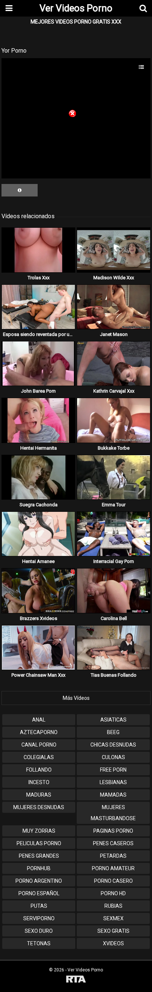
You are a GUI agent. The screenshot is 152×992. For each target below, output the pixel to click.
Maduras (38, 795)
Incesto (38, 782)
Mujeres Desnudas (38, 807)
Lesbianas (113, 782)
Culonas (113, 757)
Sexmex (113, 918)
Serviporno (39, 918)
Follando (39, 770)
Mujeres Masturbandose (113, 812)
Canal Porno (38, 745)
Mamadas (113, 795)
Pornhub (39, 868)
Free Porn (113, 770)
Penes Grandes (39, 856)
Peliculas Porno (39, 843)
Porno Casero (113, 881)
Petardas (113, 856)
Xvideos (113, 943)
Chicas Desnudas (113, 745)
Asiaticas (113, 720)
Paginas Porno (113, 831)
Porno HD (113, 893)
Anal (38, 720)
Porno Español (38, 893)
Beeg (113, 732)
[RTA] (76, 980)
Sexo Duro (39, 931)
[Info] (19, 190)
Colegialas (39, 757)
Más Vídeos (76, 698)
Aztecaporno (39, 732)
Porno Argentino (38, 881)
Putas (39, 906)
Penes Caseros (113, 843)
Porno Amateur (113, 868)
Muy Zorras (39, 831)
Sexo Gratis (113, 931)
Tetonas (39, 943)
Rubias (113, 906)
